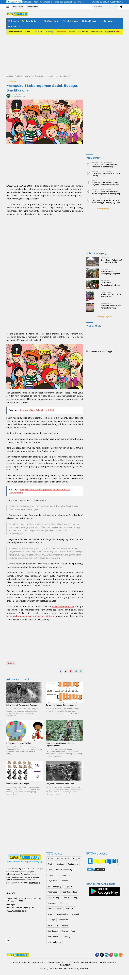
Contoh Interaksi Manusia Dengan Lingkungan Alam (60, 744)
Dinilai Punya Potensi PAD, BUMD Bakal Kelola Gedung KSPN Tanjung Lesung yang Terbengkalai (111, 261)
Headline (64, 880)
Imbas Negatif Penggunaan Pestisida (21, 705)
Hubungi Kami (18, 7)
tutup (8, 940)
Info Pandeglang (54, 886)
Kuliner (72, 32)
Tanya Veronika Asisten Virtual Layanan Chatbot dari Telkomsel (105, 183)
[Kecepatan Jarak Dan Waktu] (24, 730)
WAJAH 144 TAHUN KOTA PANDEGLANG (111, 295)
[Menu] (8, 7)
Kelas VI (11, 663)
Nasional (75, 914)
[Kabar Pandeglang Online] (17, 13)
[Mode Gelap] (121, 7)
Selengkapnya (103, 209)
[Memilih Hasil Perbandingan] (24, 771)
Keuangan (64, 903)
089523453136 (21, 911)
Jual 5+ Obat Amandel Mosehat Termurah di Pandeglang (105, 165)
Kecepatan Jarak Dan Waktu (18, 743)
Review (65, 925)
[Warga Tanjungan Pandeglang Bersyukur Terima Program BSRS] (92, 273)
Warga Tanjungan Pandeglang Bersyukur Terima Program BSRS (110, 272)
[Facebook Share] (60, 671)
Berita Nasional (14, 32)
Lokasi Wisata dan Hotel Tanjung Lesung (106, 174)
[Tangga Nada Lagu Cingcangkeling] (64, 692)
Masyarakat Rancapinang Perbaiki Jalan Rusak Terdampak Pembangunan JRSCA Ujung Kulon (111, 284)
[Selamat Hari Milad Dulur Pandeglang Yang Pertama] (90, 307)
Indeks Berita (32, 7)
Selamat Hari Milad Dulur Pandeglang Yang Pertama (111, 306)
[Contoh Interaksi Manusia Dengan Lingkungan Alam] (64, 730)
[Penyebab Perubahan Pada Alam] (64, 771)
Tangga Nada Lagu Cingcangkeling (61, 705)
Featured (51, 875)
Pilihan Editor (53, 925)
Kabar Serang (53, 897)
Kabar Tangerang (70, 897)
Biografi (76, 858)
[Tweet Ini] (66, 671)
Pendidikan (83, 32)
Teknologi (49, 32)
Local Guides (62, 914)
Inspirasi (68, 886)
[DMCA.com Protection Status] (95, 869)
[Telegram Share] (76, 671)
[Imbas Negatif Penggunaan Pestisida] (24, 692)
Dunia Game (73, 864)
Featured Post (65, 875)
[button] (116, 7)
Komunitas (70, 908)
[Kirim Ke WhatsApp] (81, 671)
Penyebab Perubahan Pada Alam (60, 784)
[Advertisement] (64, 54)
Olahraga (38, 32)
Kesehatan (61, 32)
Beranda (9, 76)
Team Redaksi (16, 95)
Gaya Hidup (110, 32)
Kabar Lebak (53, 892)
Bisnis (27, 32)
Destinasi (60, 864)
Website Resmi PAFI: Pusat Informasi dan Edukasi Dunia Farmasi (98, 2)
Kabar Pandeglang (69, 892)
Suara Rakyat (53, 936)
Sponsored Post (68, 931)
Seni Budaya (96, 32)
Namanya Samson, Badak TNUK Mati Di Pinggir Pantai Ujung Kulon (106, 201)
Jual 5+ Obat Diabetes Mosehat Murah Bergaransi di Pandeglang (106, 192)
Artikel (50, 858)
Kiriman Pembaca (55, 908)
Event (50, 869)
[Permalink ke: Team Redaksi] (8, 95)
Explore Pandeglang (64, 869)
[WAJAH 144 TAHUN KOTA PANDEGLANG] (90, 296)
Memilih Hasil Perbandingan (17, 784)
